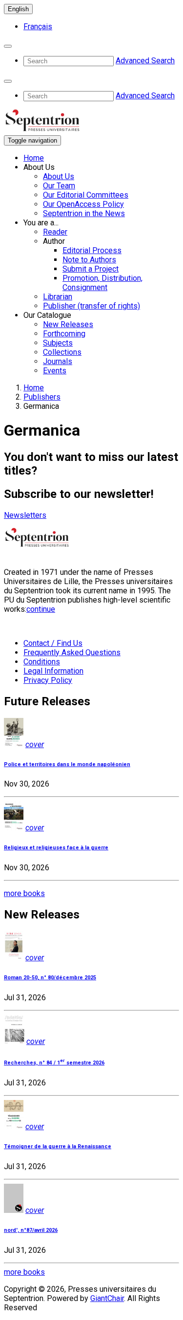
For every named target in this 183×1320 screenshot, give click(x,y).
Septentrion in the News (84, 213)
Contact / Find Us (52, 643)
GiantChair (107, 1298)
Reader (55, 232)
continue (40, 609)
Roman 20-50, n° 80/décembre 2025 (50, 977)
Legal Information (53, 671)
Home (33, 158)
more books (24, 893)
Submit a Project (90, 269)
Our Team (59, 185)
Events (54, 370)
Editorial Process (92, 250)
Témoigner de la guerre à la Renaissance (57, 1146)
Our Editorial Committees (85, 195)
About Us (58, 176)
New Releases (68, 324)
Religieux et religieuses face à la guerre (56, 847)
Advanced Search (145, 60)
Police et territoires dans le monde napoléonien (67, 764)
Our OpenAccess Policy (83, 204)
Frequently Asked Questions (72, 652)
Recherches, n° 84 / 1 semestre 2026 (54, 1063)
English (18, 9)
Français (37, 26)
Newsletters (25, 515)
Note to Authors (89, 259)
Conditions (41, 661)
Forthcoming (64, 333)
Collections (62, 352)
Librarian (57, 296)
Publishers (42, 397)
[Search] (8, 46)
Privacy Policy (47, 680)
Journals (57, 361)
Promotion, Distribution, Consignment (102, 283)
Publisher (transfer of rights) (91, 306)
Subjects (58, 343)
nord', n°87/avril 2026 (31, 1230)
